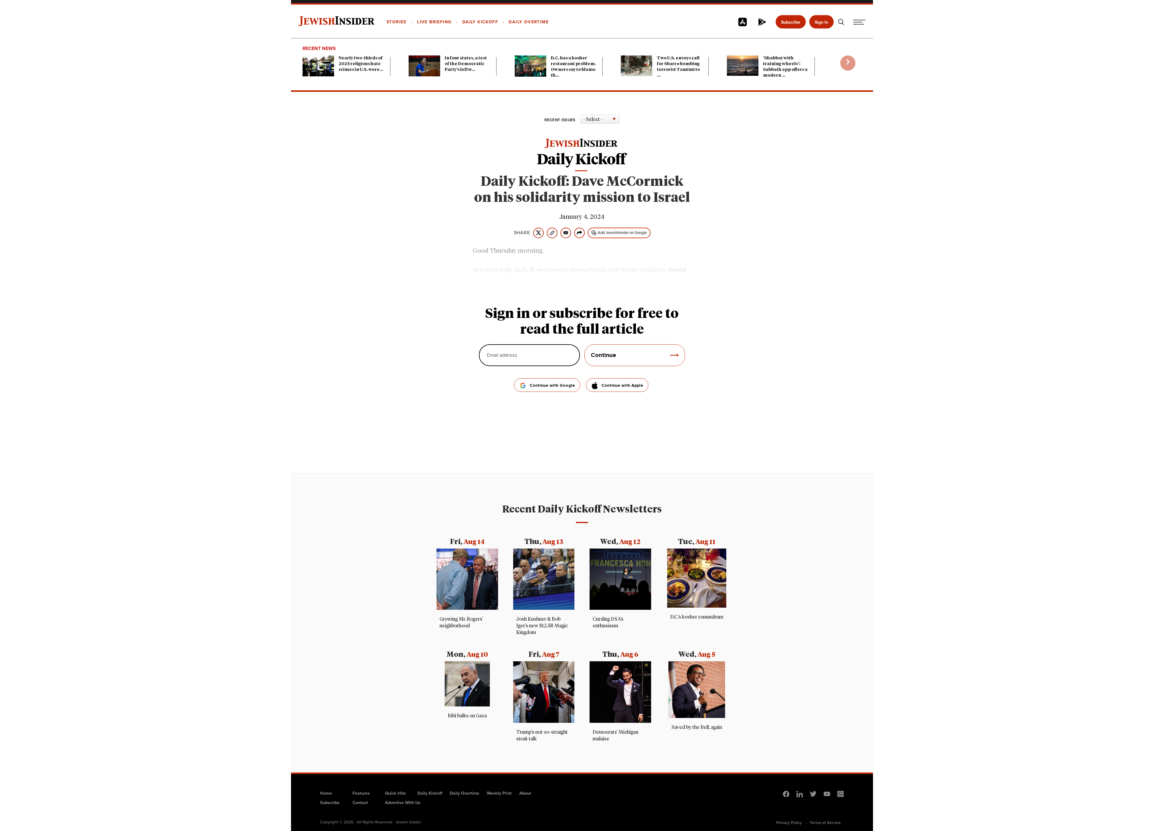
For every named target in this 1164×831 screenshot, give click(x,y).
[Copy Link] (552, 233)
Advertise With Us (402, 802)
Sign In (821, 22)
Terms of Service (825, 822)
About (525, 793)
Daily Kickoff (429, 793)
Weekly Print (499, 793)
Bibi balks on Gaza (467, 715)
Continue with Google (552, 385)
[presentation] (847, 63)
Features (361, 793)
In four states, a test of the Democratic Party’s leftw (466, 64)
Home (326, 793)
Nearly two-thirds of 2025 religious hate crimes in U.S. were (361, 64)
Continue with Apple (622, 385)
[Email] (565, 233)
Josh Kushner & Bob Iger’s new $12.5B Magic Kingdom (542, 626)
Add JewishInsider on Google (622, 232)
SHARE (522, 232)
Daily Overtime (464, 793)
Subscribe (790, 22)
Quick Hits (395, 793)
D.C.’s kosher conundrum (696, 617)
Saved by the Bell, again (696, 727)
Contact (360, 802)
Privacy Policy (789, 822)
